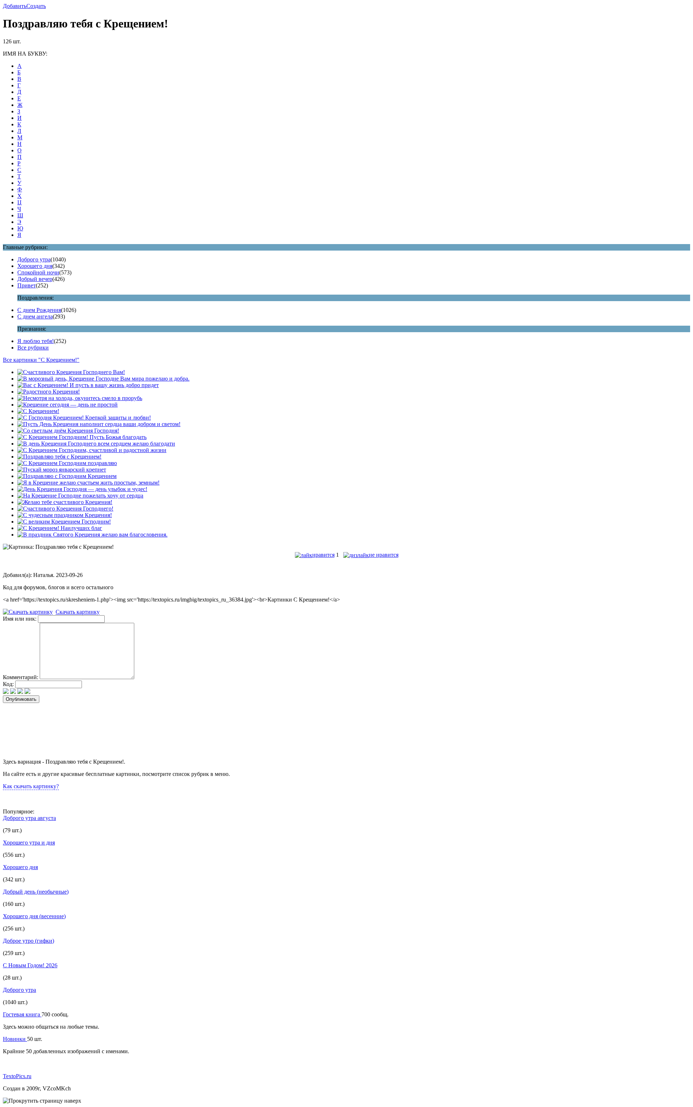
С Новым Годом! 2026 (30, 965)
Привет (26, 285)
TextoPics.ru (17, 1076)
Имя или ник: (19, 619)
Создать (36, 6)
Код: (8, 684)
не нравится (383, 555)
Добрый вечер (34, 279)
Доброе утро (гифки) (28, 941)
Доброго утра (34, 259)
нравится (323, 555)
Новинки (15, 1039)
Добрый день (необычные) (36, 892)
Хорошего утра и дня (29, 842)
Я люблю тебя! (35, 341)
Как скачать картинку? (31, 786)
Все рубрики (33, 347)
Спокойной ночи (38, 272)
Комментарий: (20, 677)
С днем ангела (35, 316)
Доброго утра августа (29, 818)
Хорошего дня (34, 266)
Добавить (14, 6)
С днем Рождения (39, 310)
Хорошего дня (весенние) (34, 916)
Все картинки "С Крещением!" (41, 360)
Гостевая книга (22, 1014)
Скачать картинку (78, 612)
